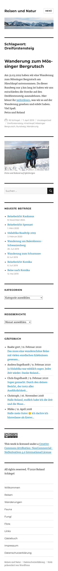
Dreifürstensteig (15, 123)
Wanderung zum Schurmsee (24, 253)
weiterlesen (23, 100)
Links (7, 531)
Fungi (7, 516)
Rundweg (21, 126)
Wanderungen (13, 502)
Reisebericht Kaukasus (20, 216)
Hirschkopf (29, 123)
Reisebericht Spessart (20, 224)
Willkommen (12, 487)
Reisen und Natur (20, 11)
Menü (48, 11)
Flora (7, 523)
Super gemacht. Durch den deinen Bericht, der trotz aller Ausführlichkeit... (27, 386)
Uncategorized (44, 120)
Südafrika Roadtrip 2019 (21, 232)
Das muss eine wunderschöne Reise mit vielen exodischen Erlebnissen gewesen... (28, 355)
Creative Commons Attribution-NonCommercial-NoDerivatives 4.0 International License (28, 448)
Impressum (11, 545)
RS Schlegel (14, 120)
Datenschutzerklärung (18, 552)
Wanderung (32, 126)
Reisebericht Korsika (19, 261)
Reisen (8, 494)
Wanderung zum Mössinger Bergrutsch (28, 64)
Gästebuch (11, 538)
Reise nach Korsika (18, 270)
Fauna (8, 509)
